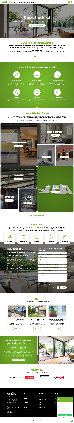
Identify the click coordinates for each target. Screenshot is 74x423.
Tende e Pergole (28, 198)
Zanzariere (9, 196)
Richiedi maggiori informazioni (36, 26)
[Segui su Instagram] (71, 2)
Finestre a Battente (55, 131)
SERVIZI (20, 2)
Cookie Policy (39, 420)
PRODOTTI (15, 2)
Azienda (26, 403)
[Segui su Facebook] (69, 2)
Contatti (26, 407)
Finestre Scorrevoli (19, 142)
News (25, 398)
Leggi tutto (36, 56)
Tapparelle (18, 175)
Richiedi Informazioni (18, 360)
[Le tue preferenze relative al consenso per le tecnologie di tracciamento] (2, 421)
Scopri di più (18, 146)
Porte (46, 153)
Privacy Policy (35, 420)
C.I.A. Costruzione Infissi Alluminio (55, 187)
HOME (10, 2)
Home (25, 394)
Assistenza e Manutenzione (64, 240)
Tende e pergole (42, 407)
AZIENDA (28, 2)
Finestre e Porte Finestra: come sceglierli (37, 320)
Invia (63, 287)
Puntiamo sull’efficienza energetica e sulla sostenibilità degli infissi (57, 320)
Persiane (64, 153)
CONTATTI (33, 2)
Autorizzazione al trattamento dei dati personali (46, 284)
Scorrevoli (41, 397)
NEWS (24, 2)
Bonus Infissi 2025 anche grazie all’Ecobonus (17, 320)
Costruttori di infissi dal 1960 (37, 16)
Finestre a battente (42, 399)
